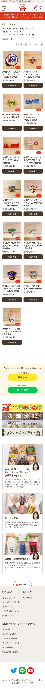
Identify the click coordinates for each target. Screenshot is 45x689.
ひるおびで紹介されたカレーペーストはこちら (22, 17)
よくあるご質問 (9, 634)
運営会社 (6, 629)
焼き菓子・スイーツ (9, 32)
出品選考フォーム (10, 638)
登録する (22, 377)
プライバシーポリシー (12, 643)
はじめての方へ (9, 598)
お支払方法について (11, 611)
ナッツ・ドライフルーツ (10, 35)
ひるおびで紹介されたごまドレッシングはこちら (22, 14)
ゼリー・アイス (8, 24)
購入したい (7, 592)
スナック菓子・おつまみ (10, 29)
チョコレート (21, 32)
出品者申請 (27, 598)
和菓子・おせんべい (26, 29)
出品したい (27, 592)
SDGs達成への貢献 (10, 652)
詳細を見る (12, 85)
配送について (8, 615)
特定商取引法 (8, 647)
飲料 (33, 35)
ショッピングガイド (11, 602)
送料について (8, 606)
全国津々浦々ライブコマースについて (18, 624)
